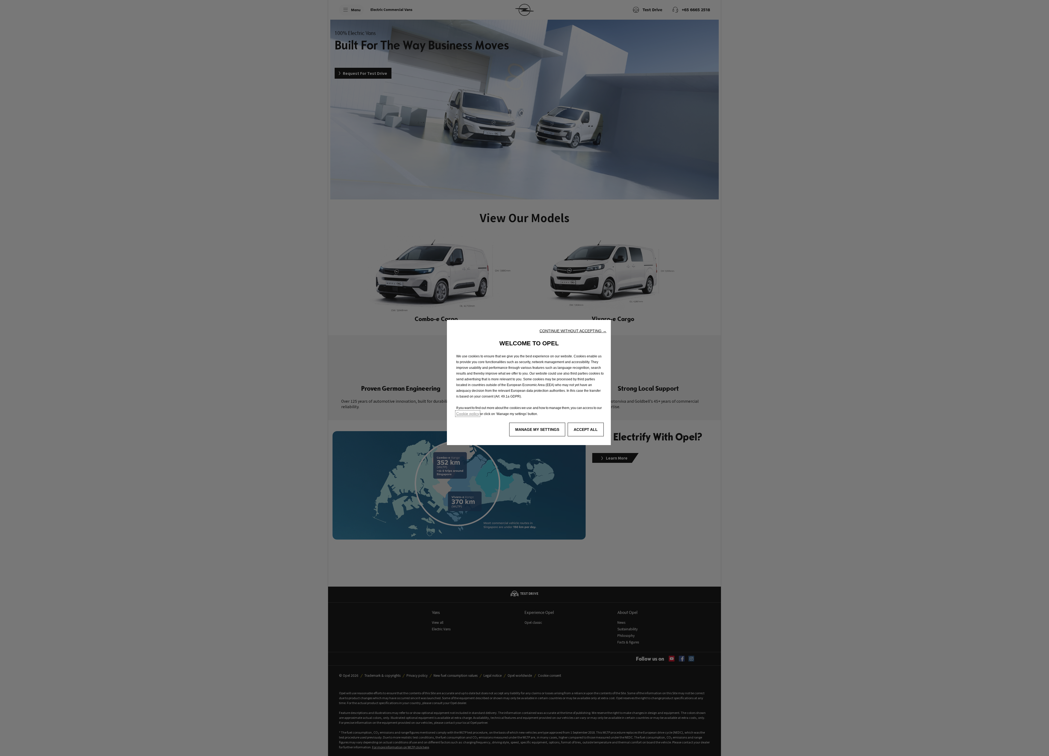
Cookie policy (467, 413)
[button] (573, 331)
